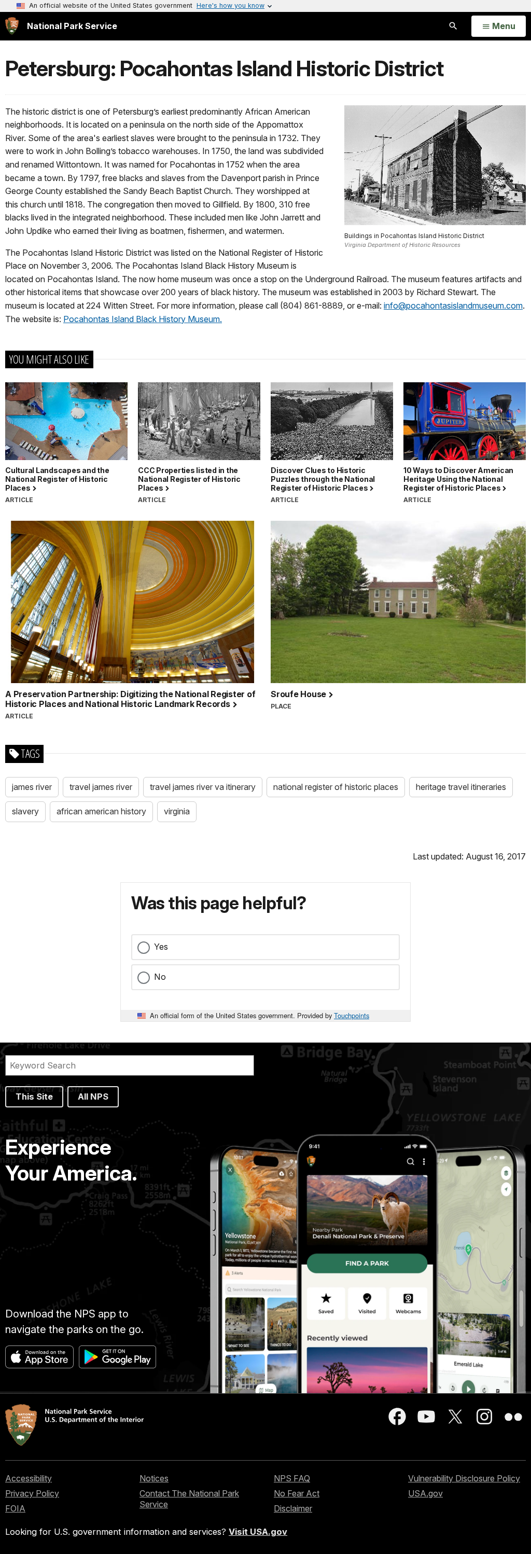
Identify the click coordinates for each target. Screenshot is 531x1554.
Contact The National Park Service (189, 1498)
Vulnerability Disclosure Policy (464, 1478)
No (160, 977)
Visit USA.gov (258, 1532)
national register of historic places (335, 787)
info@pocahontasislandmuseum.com (453, 305)
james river (32, 787)
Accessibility (28, 1478)
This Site (34, 1096)
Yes (161, 946)
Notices (154, 1478)
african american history (101, 811)
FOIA (15, 1508)
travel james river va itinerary (203, 787)
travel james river (100, 787)
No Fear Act (296, 1493)
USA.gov (425, 1493)
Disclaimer (293, 1508)
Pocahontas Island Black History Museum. (142, 319)
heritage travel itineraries (461, 787)
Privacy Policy (32, 1493)
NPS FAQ (292, 1478)
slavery (25, 811)
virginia (177, 811)
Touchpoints (351, 1015)
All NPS (93, 1096)
